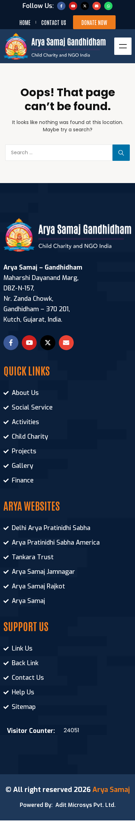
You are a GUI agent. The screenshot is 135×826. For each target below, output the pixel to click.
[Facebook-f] (61, 6)
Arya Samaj (111, 789)
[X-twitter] (85, 6)
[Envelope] (96, 6)
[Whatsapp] (108, 6)
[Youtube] (73, 6)
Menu (123, 46)
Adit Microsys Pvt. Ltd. (85, 805)
